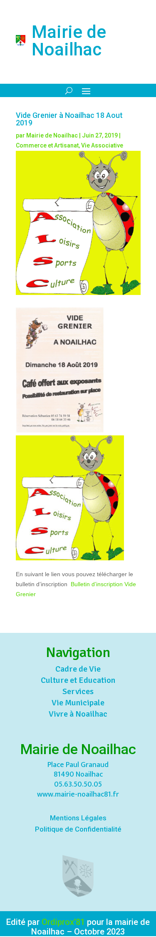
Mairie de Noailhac (52, 135)
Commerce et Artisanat (47, 145)
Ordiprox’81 (63, 922)
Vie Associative (102, 145)
